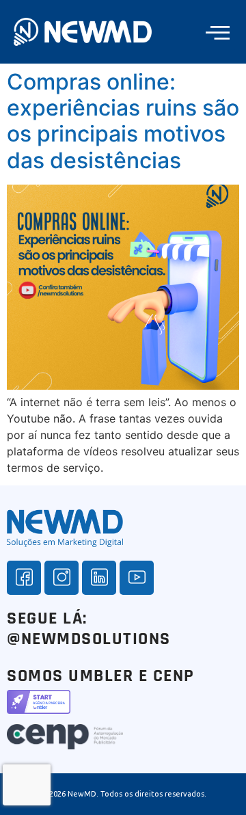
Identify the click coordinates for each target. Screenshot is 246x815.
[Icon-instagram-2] (61, 578)
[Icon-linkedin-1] (99, 578)
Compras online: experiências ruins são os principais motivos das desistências (123, 121)
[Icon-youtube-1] (137, 578)
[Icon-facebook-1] (24, 578)
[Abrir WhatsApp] (211, 780)
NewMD (82, 794)
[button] (218, 32)
